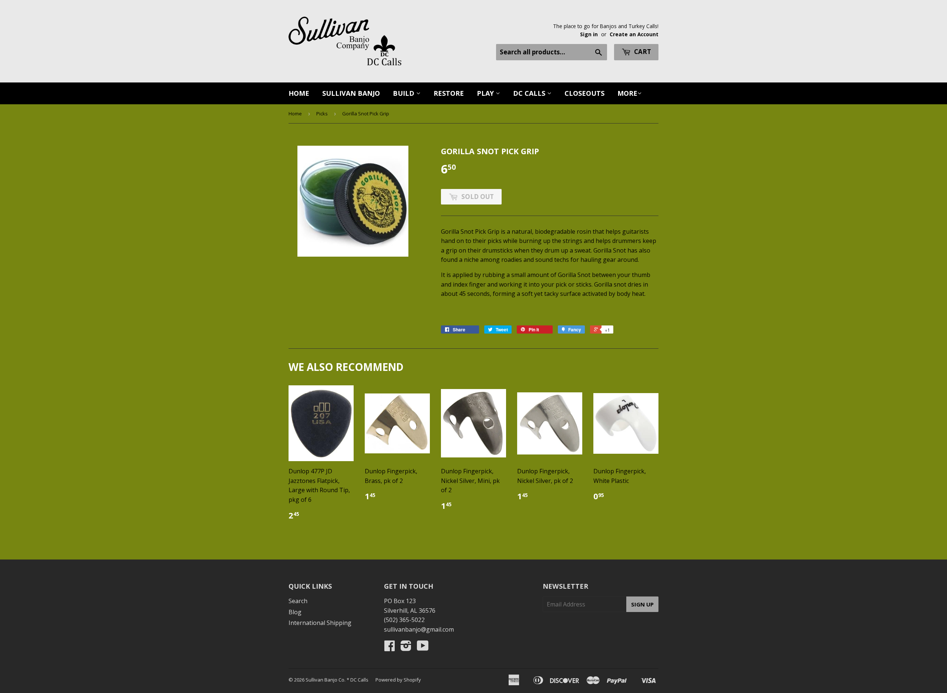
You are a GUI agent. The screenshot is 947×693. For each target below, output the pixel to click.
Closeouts (584, 93)
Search (298, 601)
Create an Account (634, 34)
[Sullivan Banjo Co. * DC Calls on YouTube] (423, 648)
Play (486, 93)
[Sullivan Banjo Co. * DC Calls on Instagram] (406, 648)
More (627, 93)
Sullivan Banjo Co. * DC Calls (337, 679)
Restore (449, 93)
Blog (295, 612)
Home (299, 93)
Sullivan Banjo (351, 93)
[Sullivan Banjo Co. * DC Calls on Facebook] (389, 648)
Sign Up (642, 604)
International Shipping (320, 623)
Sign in (589, 34)
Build (404, 93)
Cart (642, 51)
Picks (322, 113)
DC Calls (530, 93)
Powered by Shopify (398, 679)
